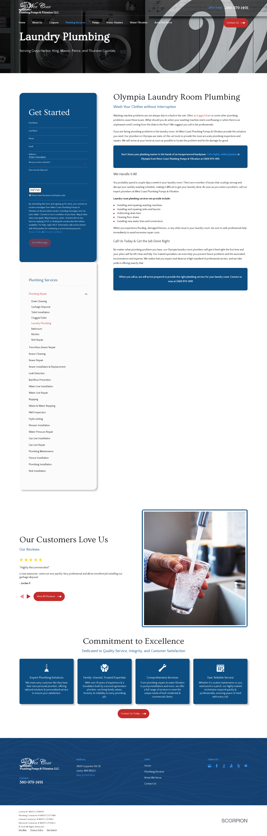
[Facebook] (216, 766)
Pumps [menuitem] (95, 22)
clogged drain (203, 115)
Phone (31, 139)
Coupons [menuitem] (54, 22)
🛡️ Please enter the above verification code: (47, 195)
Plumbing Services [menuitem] (75, 22)
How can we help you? (38, 170)
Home (147, 765)
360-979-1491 (236, 8)
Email (31, 146)
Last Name (33, 131)
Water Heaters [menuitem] (114, 22)
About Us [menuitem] (37, 22)
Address (32, 154)
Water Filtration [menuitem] (139, 22)
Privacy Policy (35, 232)
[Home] (39, 8)
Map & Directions (85, 775)
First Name (33, 123)
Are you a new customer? (39, 162)
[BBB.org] (224, 766)
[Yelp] (238, 766)
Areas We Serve (152, 777)
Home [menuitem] (22, 22)
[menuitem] (56, 294)
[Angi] (231, 766)
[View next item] (28, 596)
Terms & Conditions (53, 232)
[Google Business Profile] (209, 766)
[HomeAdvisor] (246, 766)
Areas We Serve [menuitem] (163, 22)
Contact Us (150, 783)
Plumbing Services (154, 771)
